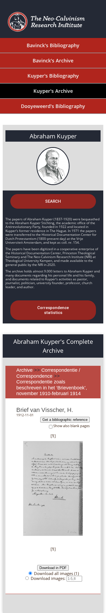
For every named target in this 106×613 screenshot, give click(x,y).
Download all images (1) (56, 573)
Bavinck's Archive (53, 60)
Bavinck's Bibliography (53, 45)
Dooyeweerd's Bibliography (53, 106)
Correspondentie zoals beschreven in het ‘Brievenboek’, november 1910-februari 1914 (51, 387)
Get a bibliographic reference (65, 420)
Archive (24, 370)
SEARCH (53, 201)
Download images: (49, 578)
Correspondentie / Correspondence (48, 373)
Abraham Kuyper (53, 136)
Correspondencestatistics (53, 310)
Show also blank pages (71, 426)
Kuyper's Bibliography (53, 75)
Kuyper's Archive (53, 91)
